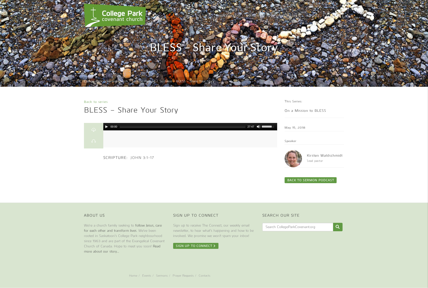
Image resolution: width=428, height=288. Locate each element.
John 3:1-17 (142, 157)
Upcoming (229, 16)
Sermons (162, 275)
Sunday (254, 16)
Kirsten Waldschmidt (325, 155)
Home (133, 275)
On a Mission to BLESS (305, 111)
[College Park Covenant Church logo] (115, 15)
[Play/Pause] (106, 127)
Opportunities (284, 16)
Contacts (204, 275)
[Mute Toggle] (259, 127)
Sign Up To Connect (195, 246)
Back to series (96, 102)
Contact (335, 16)
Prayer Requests (183, 275)
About (313, 16)
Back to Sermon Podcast (310, 180)
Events (146, 275)
